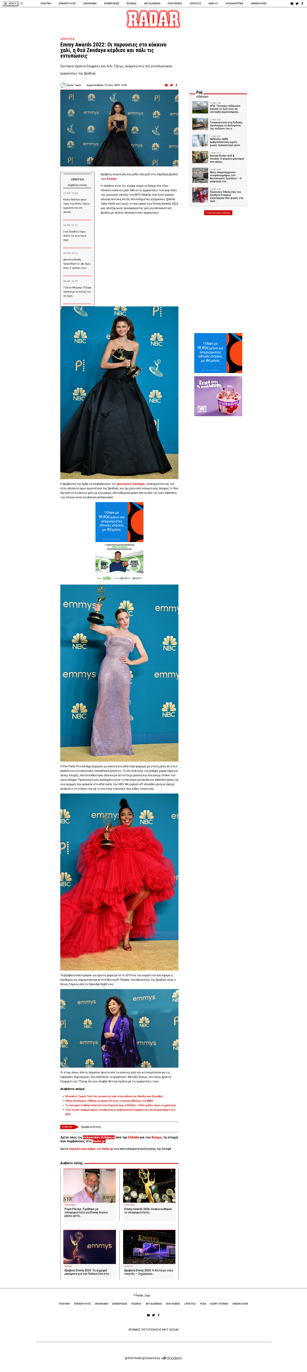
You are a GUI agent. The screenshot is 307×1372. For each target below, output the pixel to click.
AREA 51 (213, 3)
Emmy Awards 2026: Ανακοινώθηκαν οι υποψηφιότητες (148, 1210)
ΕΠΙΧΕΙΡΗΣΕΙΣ (111, 3)
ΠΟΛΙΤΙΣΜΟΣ (175, 3)
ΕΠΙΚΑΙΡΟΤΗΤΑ (67, 3)
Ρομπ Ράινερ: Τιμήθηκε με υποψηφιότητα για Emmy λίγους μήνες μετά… (86, 1212)
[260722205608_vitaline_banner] (218, 396)
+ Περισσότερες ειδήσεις (218, 213)
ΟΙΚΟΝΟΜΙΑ (90, 3)
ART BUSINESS (152, 3)
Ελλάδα (133, 1137)
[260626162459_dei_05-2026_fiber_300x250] (119, 522)
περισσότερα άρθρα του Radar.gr (91, 1148)
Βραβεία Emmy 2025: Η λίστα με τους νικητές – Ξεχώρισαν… (148, 1272)
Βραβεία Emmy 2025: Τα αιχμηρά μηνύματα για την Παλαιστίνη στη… (87, 1272)
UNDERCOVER (258, 3)
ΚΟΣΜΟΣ (132, 3)
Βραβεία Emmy (91, 1127)
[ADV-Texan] (119, 562)
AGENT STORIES (219, 1303)
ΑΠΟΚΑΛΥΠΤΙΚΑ (234, 3)
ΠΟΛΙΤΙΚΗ (46, 3)
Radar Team (74, 85)
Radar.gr (99, 1141)
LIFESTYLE (195, 3)
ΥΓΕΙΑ (203, 1303)
